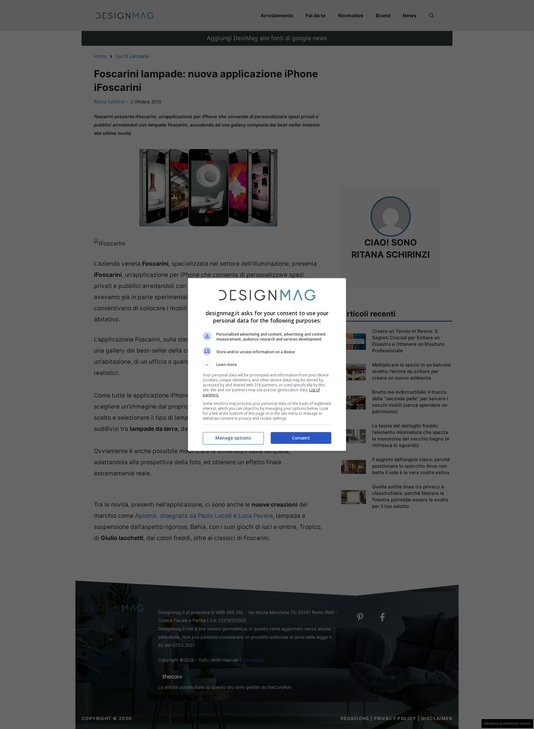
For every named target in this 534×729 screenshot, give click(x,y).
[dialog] (267, 364)
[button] (267, 364)
